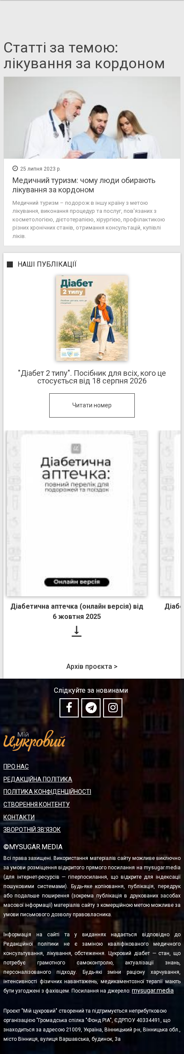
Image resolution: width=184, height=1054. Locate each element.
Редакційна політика (37, 779)
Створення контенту (36, 804)
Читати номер (92, 405)
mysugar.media (153, 990)
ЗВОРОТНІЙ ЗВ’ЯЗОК (32, 829)
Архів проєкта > (92, 666)
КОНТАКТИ (19, 817)
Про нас (16, 766)
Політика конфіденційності (47, 791)
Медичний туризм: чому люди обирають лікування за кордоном (83, 185)
